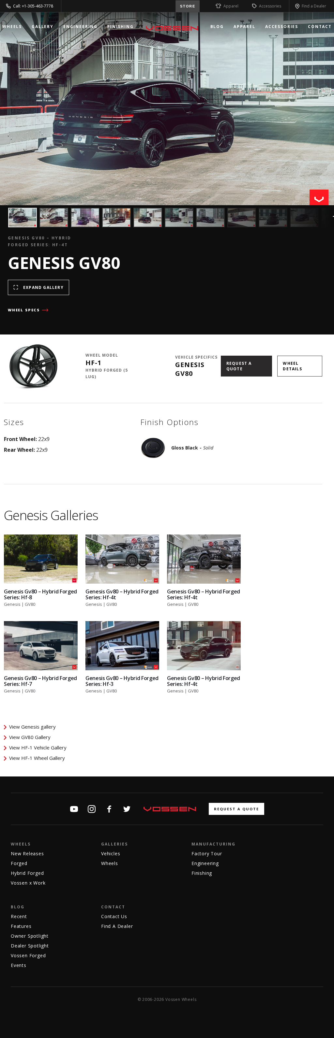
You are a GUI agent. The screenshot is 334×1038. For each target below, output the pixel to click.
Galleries (114, 844)
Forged (19, 863)
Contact (320, 26)
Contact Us (114, 916)
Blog (217, 26)
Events (18, 965)
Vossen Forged (28, 955)
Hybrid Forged (27, 873)
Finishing (120, 26)
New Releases (27, 853)
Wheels (12, 26)
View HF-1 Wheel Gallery (37, 758)
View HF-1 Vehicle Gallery (38, 747)
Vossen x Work (28, 883)
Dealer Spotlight (30, 946)
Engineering (80, 26)
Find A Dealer (117, 926)
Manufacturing (213, 844)
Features (21, 926)
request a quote (236, 808)
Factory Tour (206, 853)
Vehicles (110, 853)
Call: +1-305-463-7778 (33, 6)
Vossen (172, 28)
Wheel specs (24, 309)
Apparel (230, 6)
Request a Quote (239, 366)
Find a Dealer (314, 6)
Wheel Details (292, 366)
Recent (19, 916)
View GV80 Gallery (30, 737)
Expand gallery (43, 287)
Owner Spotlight (30, 936)
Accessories (270, 6)
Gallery (42, 26)
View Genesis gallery (32, 726)
